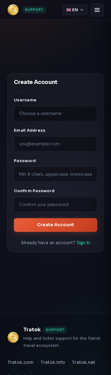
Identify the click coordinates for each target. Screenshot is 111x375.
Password (25, 160)
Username (25, 100)
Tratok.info (52, 362)
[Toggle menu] (97, 9)
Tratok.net (83, 362)
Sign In (83, 242)
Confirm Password (34, 190)
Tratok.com (20, 362)
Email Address (29, 130)
